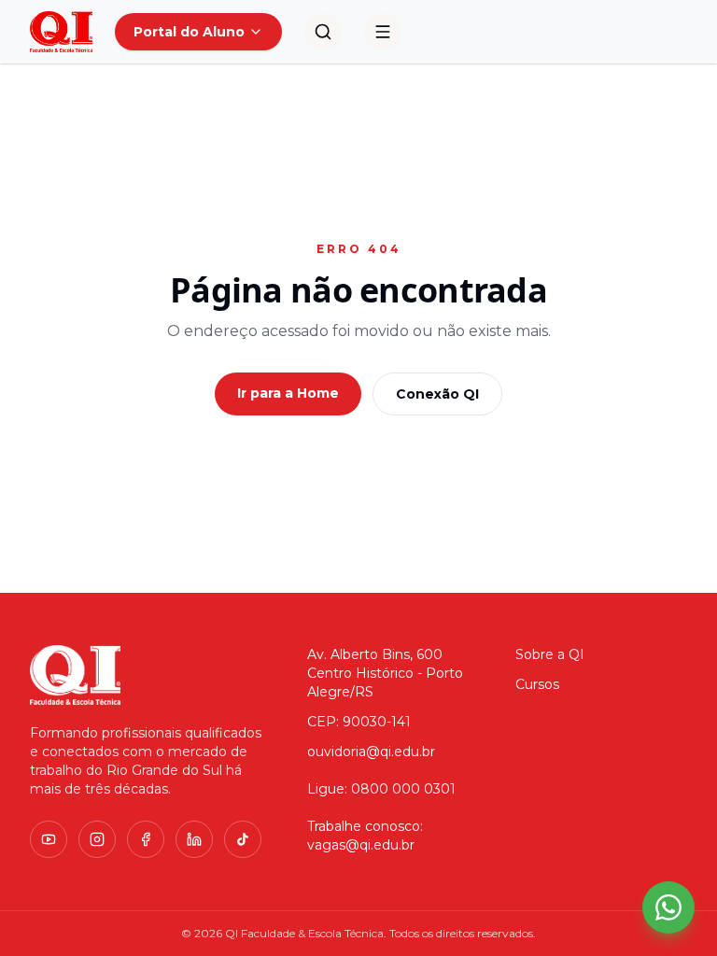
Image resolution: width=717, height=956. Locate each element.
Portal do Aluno (189, 31)
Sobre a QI (549, 654)
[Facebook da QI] (145, 839)
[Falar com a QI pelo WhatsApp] (668, 907)
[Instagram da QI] (97, 839)
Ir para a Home (288, 393)
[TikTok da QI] (242, 839)
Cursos (537, 684)
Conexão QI (437, 394)
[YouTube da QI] (48, 839)
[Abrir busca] (323, 31)
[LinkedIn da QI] (194, 839)
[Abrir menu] (382, 31)
